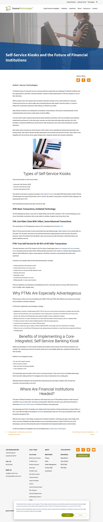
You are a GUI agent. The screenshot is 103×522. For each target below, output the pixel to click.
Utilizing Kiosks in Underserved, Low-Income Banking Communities (20, 433)
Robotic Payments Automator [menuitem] (34, 466)
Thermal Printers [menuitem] (33, 477)
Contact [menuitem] (94, 8)
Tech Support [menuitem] (91, 2)
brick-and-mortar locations (27, 404)
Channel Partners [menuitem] (71, 2)
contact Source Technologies (58, 428)
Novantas (40, 411)
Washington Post (58, 226)
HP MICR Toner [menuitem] (33, 471)
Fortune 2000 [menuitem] (48, 467)
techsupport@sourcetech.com (13, 476)
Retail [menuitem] (46, 461)
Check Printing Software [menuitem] (35, 487)
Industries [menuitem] (72, 8)
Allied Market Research (47, 194)
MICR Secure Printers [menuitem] (35, 458)
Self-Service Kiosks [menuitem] (34, 474)
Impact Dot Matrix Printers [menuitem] (34, 482)
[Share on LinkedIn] (88, 80)
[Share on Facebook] (83, 80)
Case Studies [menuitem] (64, 461)
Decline (80, 515)
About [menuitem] (79, 8)
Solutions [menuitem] (64, 8)
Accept (67, 515)
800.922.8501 (9, 464)
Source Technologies (29, 85)
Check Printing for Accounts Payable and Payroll (83, 433)
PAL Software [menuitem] (33, 490)
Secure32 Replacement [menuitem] (35, 493)
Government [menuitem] (48, 471)
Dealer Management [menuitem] (50, 464)
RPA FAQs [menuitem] (63, 467)
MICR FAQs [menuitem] (64, 464)
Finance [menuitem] (47, 458)
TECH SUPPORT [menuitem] (65, 450)
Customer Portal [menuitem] (81, 2)
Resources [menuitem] (86, 8)
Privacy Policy (77, 506)
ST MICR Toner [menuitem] (33, 461)
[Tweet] (78, 80)
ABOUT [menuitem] (47, 450)
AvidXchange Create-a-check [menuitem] (35, 498)
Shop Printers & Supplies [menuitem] (51, 8)
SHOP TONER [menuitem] (33, 450)
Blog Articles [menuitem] (64, 458)
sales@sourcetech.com (12, 473)
